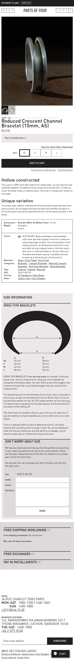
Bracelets (22, 263)
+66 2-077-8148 (12, 631)
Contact (32, 651)
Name (8, 480)
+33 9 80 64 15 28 (12, 610)
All (9, 118)
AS (19, 236)
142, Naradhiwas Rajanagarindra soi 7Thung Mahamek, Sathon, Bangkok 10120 (34, 622)
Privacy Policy (23, 658)
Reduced (41, 270)
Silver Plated (31, 260)
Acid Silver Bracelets (38, 267)
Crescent (31, 270)
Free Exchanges (65, 170)
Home (3, 118)
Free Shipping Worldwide (43, 170)
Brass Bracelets (57, 267)
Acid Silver (28, 236)
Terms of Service (8, 658)
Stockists (20, 651)
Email (8, 485)
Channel (22, 270)
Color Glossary (38, 279)
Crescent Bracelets (38, 263)
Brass (21, 260)
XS (24, 153)
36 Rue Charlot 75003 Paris (23, 599)
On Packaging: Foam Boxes (31, 275)
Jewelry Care (24, 279)
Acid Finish (43, 260)
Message (9, 491)
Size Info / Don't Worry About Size (57, 147)
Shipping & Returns (10, 654)
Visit (11, 651)
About (4, 651)
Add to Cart (37, 163)
